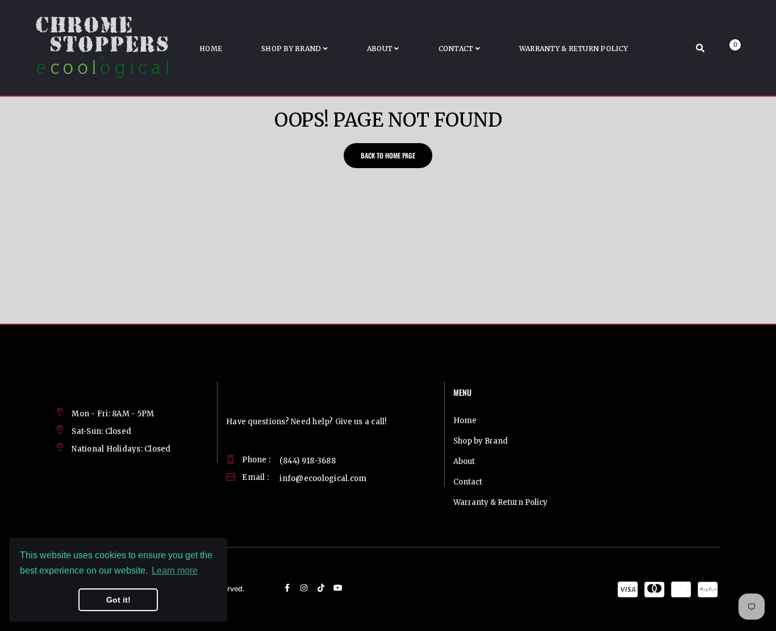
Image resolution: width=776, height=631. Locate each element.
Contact (467, 482)
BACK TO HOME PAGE (388, 155)
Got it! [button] (118, 599)
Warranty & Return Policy (500, 502)
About (464, 461)
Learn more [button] (175, 570)
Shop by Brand (480, 441)
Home (465, 420)
